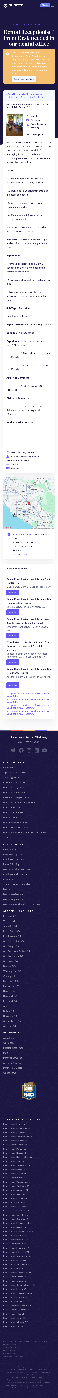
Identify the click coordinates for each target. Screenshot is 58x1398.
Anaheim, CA (10, 926)
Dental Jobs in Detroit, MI (14, 1244)
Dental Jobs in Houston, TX (15, 1153)
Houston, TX (10, 1016)
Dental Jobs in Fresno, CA (14, 1260)
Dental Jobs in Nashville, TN (15, 1227)
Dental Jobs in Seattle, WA (15, 1144)
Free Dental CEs (12, 807)
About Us (8, 1038)
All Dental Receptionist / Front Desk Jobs (23, 94)
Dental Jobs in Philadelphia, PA (16, 1198)
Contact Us (9, 1072)
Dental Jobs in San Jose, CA (15, 1190)
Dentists (8, 889)
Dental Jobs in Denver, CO (14, 1149)
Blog (5, 1053)
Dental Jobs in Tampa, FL (14, 1318)
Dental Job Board (13, 812)
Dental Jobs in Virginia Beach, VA (17, 1293)
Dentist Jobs (10, 817)
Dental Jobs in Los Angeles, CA (16, 1128)
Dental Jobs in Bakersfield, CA (16, 1310)
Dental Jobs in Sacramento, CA (17, 1264)
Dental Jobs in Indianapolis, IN (16, 1223)
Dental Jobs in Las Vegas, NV (16, 1132)
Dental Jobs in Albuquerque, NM (17, 1256)
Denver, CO (9, 966)
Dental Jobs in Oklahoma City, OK (18, 1231)
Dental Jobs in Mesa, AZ (13, 1268)
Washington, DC (12, 971)
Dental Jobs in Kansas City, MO (17, 1272)
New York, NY (10, 996)
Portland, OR (10, 1001)
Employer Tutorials (13, 859)
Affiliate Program (12, 1063)
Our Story (8, 1042)
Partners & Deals (12, 1067)
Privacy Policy (9, 1350)
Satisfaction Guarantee (13, 1347)
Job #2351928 (36, 97)
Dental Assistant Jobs (15, 822)
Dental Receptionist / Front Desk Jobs (24, 832)
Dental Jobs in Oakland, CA (15, 1297)
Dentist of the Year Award (17, 869)
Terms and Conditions (13, 1356)
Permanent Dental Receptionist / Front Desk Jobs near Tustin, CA (28, 712)
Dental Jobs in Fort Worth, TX (16, 1211)
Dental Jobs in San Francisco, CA (17, 1136)
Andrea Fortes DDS (23, 534)
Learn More (9, 767)
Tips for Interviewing (14, 772)
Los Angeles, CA (12, 936)
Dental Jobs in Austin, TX (14, 1194)
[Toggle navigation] (52, 5)
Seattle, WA (9, 1026)
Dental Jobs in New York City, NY (17, 1157)
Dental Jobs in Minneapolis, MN (17, 1305)
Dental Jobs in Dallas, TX (14, 1169)
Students (8, 837)
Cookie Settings (10, 1353)
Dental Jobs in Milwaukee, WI (16, 1252)
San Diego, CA (11, 946)
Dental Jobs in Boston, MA (15, 1202)
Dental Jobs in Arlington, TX (15, 1322)
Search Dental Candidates (18, 884)
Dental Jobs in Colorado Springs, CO (19, 1285)
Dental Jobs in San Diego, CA (16, 1186)
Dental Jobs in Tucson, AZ (14, 1173)
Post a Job (9, 879)
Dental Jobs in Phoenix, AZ (15, 1124)
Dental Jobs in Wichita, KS (14, 1326)
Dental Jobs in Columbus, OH (16, 1215)
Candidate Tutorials (14, 782)
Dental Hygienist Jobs (15, 827)
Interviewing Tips (12, 854)
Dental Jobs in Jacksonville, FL (16, 1206)
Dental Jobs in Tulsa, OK (13, 1314)
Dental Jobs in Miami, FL (14, 1301)
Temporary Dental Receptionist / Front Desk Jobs (28, 695)
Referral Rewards (12, 1058)
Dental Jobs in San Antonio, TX (16, 1182)
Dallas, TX (8, 1011)
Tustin (23, 97)
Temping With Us (12, 777)
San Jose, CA (10, 961)
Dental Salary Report (15, 787)
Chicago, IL (9, 976)
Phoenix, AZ (9, 916)
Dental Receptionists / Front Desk (22, 904)
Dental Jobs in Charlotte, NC (15, 1219)
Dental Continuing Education (19, 802)
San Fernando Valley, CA (16, 951)
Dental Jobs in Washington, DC (17, 1165)
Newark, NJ (9, 991)
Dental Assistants (13, 894)
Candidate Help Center (16, 797)
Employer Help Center (15, 874)
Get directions (19, 554)
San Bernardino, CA (14, 941)
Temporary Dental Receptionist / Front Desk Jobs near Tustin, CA (28, 707)
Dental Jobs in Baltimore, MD (16, 1248)
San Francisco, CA (13, 956)
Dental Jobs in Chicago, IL (14, 1161)
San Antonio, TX (12, 1021)
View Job (13, 592)
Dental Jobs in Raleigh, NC (14, 1289)
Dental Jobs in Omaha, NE (14, 1281)
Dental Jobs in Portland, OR (15, 1140)
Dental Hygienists (13, 899)
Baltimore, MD (11, 981)
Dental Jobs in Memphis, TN (15, 1239)
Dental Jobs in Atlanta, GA (14, 1277)
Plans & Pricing (11, 864)
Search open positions (24, 79)
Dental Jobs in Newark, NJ (14, 1177)
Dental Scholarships (14, 792)
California (13, 97)
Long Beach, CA (12, 931)
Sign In (45, 5)
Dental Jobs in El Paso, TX (14, 1235)
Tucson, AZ (9, 921)
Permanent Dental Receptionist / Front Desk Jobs (28, 701)
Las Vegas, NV (11, 986)
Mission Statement (14, 1047)
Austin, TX (8, 1006)
